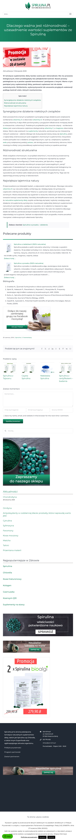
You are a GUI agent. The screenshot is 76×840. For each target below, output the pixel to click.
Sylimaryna (8, 525)
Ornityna (7, 508)
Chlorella (7, 572)
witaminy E (37, 120)
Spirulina (63, 134)
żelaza (5, 128)
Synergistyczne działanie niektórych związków (22, 100)
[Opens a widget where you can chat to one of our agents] (7, 836)
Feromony (8, 530)
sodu (5, 142)
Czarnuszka (8, 592)
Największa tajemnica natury (16, 106)
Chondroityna (10, 497)
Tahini (6, 545)
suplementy (33, 131)
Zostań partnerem (11, 756)
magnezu (59, 128)
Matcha (6, 540)
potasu (30, 142)
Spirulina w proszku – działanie (35, 225)
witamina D (7, 189)
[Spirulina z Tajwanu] (10, 363)
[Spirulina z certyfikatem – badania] (66, 363)
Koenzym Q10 (10, 598)
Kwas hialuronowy (12, 579)
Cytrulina (7, 520)
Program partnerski (12, 752)
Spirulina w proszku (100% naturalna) (28, 263)
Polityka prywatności (12, 748)
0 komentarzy (27, 337)
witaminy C (49, 128)
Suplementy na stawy (14, 604)
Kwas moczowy (10, 535)
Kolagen (7, 585)
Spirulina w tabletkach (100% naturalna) (30, 244)
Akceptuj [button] (42, 837)
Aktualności (10, 491)
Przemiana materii (12, 550)
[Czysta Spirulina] (29, 363)
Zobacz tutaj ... (10, 258)
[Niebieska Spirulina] (47, 363)
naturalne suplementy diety (16, 200)
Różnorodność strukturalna (15, 103)
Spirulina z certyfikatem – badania (66, 378)
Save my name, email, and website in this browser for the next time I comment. (37, 416)
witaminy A (17, 120)
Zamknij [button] (51, 837)
